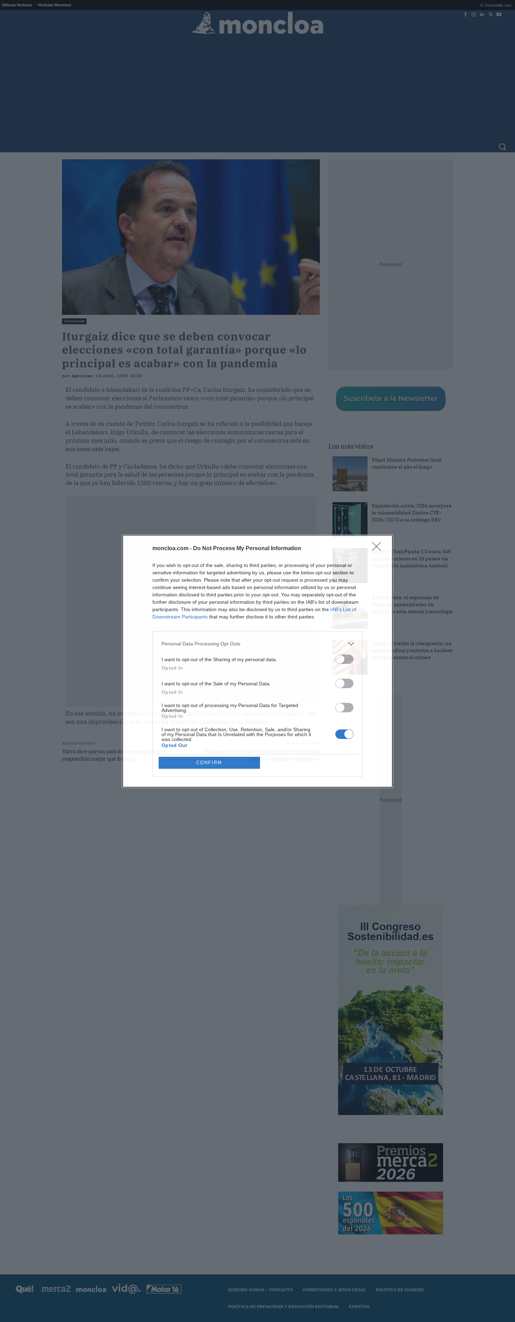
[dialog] (257, 661)
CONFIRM (209, 762)
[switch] (344, 659)
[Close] (378, 548)
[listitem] (257, 644)
